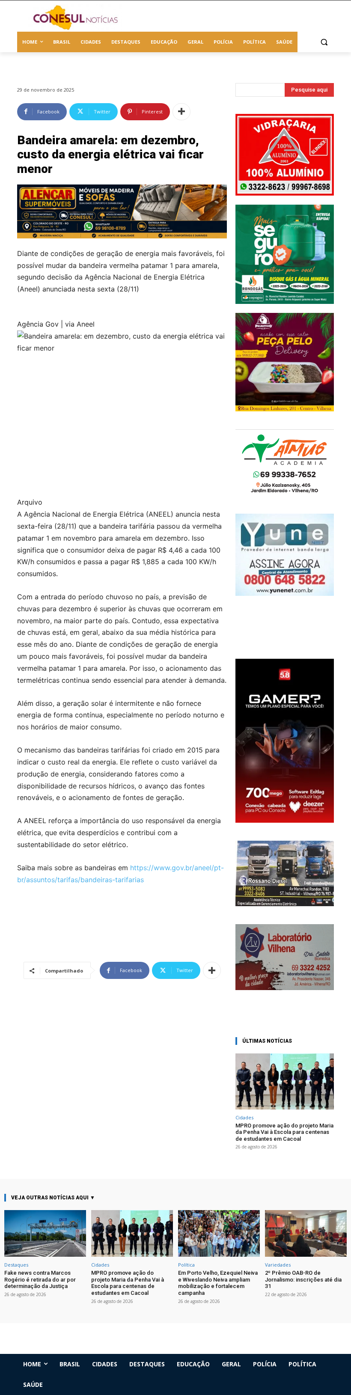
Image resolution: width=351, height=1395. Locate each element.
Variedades (278, 1264)
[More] (181, 111)
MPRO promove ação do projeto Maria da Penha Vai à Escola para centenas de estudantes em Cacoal (284, 1132)
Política (186, 1264)
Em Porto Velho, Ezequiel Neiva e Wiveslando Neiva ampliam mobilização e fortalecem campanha (218, 1283)
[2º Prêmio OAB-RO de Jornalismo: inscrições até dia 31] (306, 1233)
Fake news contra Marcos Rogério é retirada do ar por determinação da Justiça (40, 1279)
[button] (324, 42)
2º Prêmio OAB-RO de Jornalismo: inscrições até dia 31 (303, 1279)
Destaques (16, 1264)
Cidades (244, 1117)
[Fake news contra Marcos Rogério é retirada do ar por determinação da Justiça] (45, 1233)
